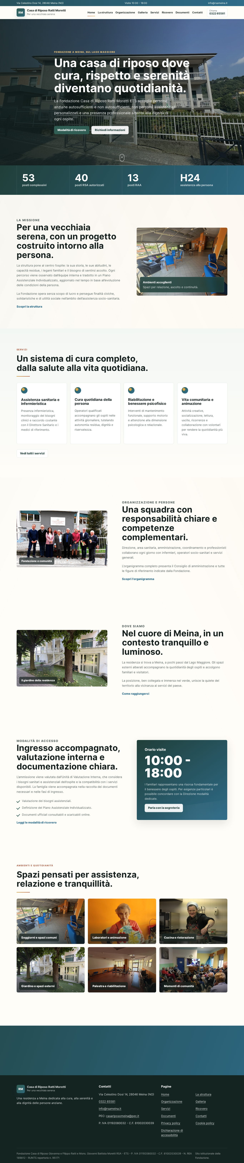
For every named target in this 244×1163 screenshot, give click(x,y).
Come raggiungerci (135, 693)
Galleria (143, 12)
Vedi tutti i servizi (32, 453)
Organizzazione (125, 12)
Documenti (182, 12)
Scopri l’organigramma (138, 579)
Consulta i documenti (209, 1057)
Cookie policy (205, 1123)
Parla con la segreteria (164, 808)
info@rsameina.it (217, 3)
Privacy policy (170, 1123)
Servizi (154, 12)
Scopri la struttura (29, 306)
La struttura (105, 12)
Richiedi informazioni (110, 130)
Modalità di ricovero (72, 130)
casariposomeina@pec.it (122, 1116)
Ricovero (167, 12)
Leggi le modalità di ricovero (37, 822)
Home (91, 12)
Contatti (197, 12)
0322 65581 (107, 1101)
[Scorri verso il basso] (122, 157)
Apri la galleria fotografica (38, 1008)
